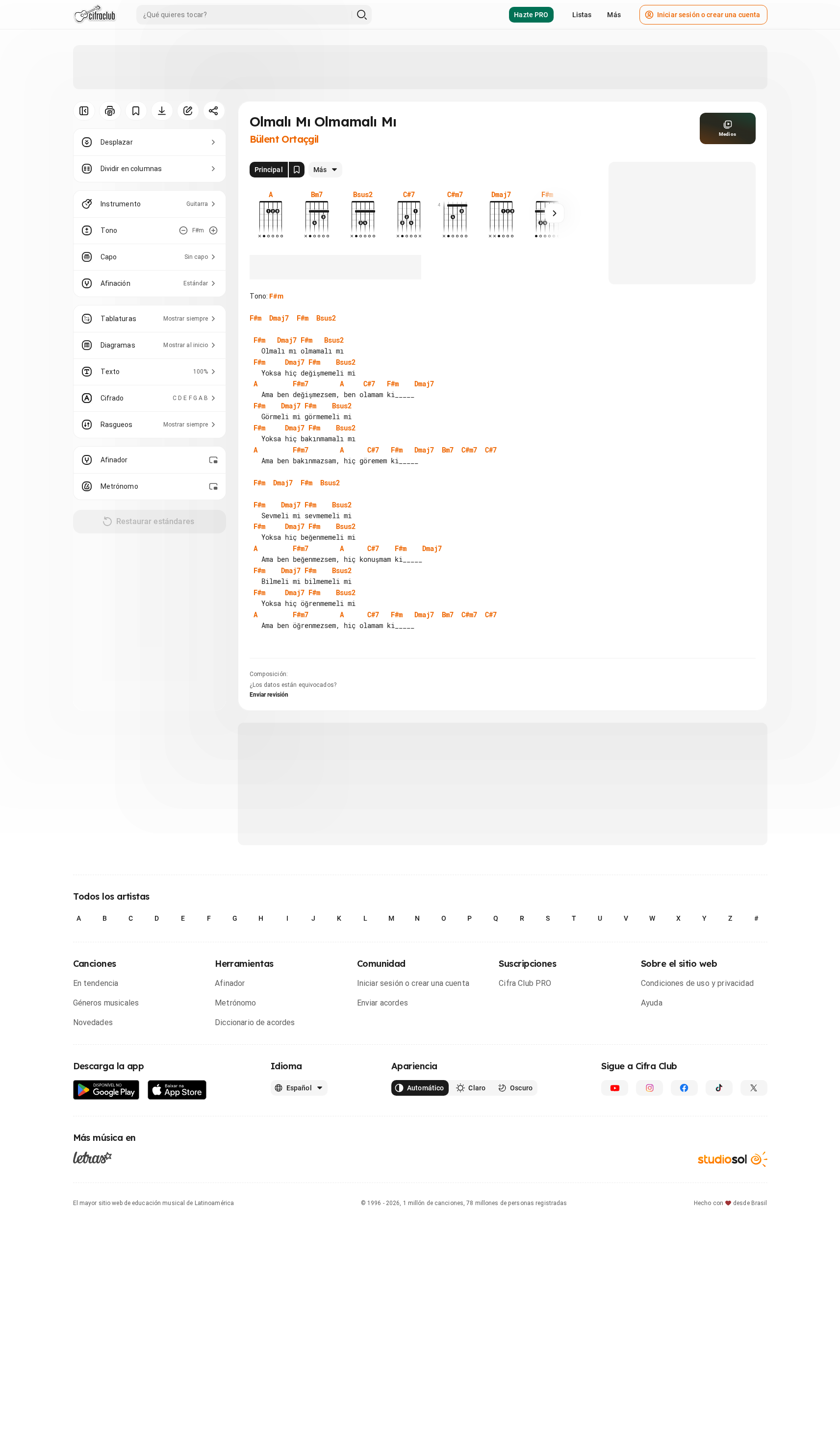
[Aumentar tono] (213, 230)
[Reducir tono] (183, 230)
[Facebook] (684, 1088)
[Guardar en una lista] (136, 111)
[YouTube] (614, 1088)
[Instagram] (649, 1088)
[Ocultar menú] (84, 111)
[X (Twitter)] (753, 1088)
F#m (276, 296)
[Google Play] (106, 1090)
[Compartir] (214, 111)
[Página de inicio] (95, 14)
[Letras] (92, 1157)
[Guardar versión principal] (297, 169)
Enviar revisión (269, 694)
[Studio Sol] (732, 1159)
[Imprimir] (110, 111)
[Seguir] (554, 213)
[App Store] (177, 1090)
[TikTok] (719, 1088)
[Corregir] (188, 111)
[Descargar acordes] (162, 111)
